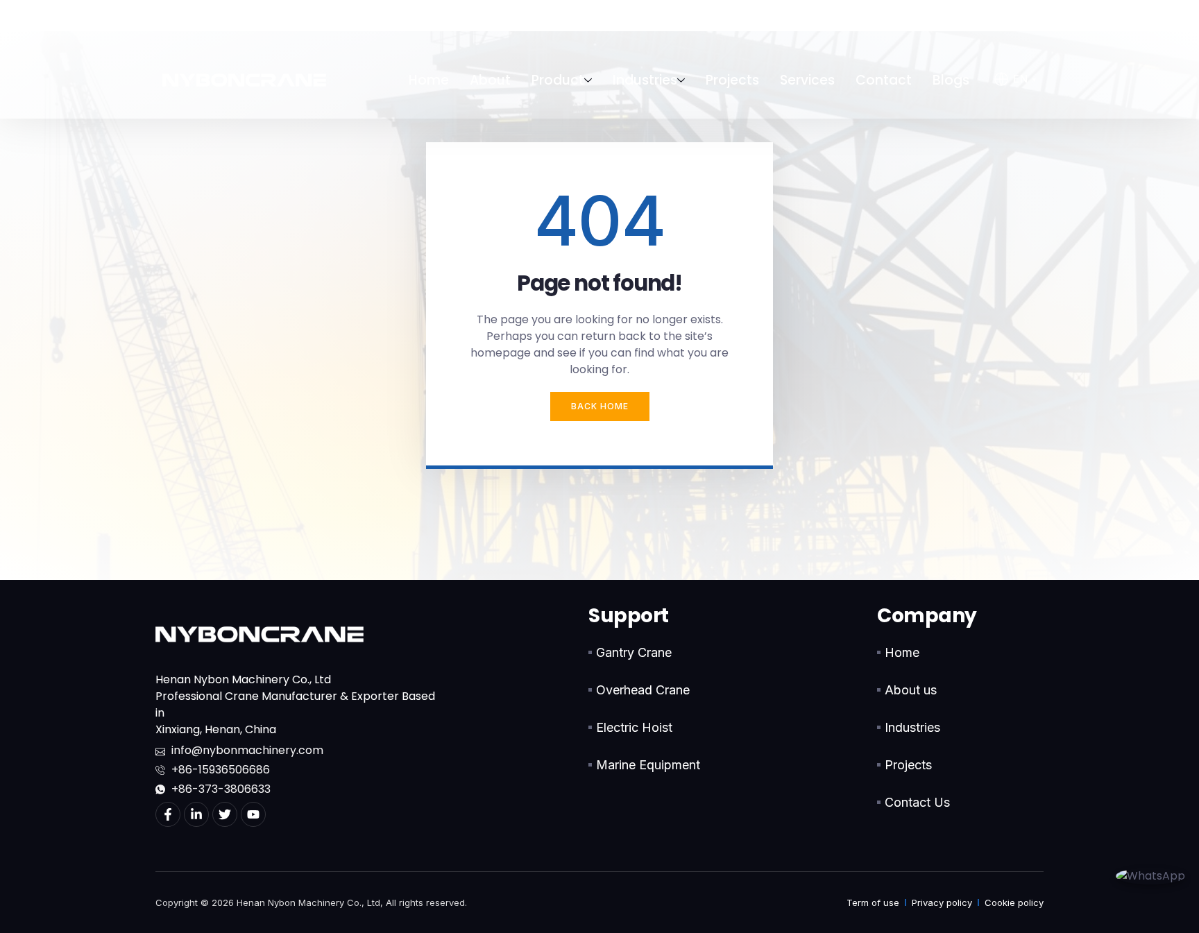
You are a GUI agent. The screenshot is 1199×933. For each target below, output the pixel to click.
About (490, 80)
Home (429, 80)
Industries (645, 80)
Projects (732, 80)
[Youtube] (253, 814)
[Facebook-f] (167, 814)
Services (807, 80)
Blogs (951, 80)
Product (558, 80)
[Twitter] (224, 814)
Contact (884, 80)
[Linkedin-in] (196, 814)
